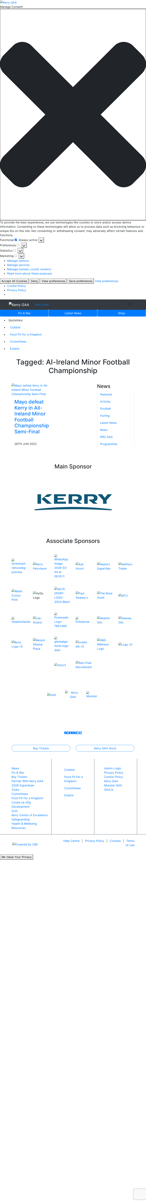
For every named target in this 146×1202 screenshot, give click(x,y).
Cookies (115, 841)
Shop (121, 313)
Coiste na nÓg (21, 802)
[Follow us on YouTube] (78, 733)
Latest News (108, 422)
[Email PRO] (68, 733)
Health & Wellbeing (24, 823)
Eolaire (14, 348)
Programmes (108, 444)
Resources (18, 828)
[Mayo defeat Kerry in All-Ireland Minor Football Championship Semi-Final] (30, 389)
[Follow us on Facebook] (70, 733)
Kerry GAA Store (105, 748)
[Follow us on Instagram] (75, 733)
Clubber (15, 327)
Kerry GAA (42, 304)
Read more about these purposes (29, 273)
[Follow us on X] (73, 733)
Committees (18, 341)
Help (71, 841)
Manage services (18, 265)
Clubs (15, 789)
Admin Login (112, 768)
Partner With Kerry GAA (27, 781)
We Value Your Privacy (16, 857)
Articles (105, 401)
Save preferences (80, 281)
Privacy (94, 841)
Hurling (105, 415)
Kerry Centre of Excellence (30, 815)
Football (105, 408)
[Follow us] (80, 733)
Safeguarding (21, 819)
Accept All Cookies (14, 281)
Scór (15, 811)
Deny (34, 281)
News (73, 313)
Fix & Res (24, 313)
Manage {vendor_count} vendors (29, 269)
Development (21, 806)
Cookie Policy (16, 286)
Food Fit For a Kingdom (26, 334)
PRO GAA (106, 437)
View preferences (53, 281)
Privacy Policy (16, 290)
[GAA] (51, 694)
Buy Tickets (41, 748)
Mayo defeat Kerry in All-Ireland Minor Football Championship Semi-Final (31, 417)
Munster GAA (113, 785)
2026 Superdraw (23, 785)
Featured (106, 394)
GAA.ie (108, 789)
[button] (73, 114)
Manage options (18, 260)
